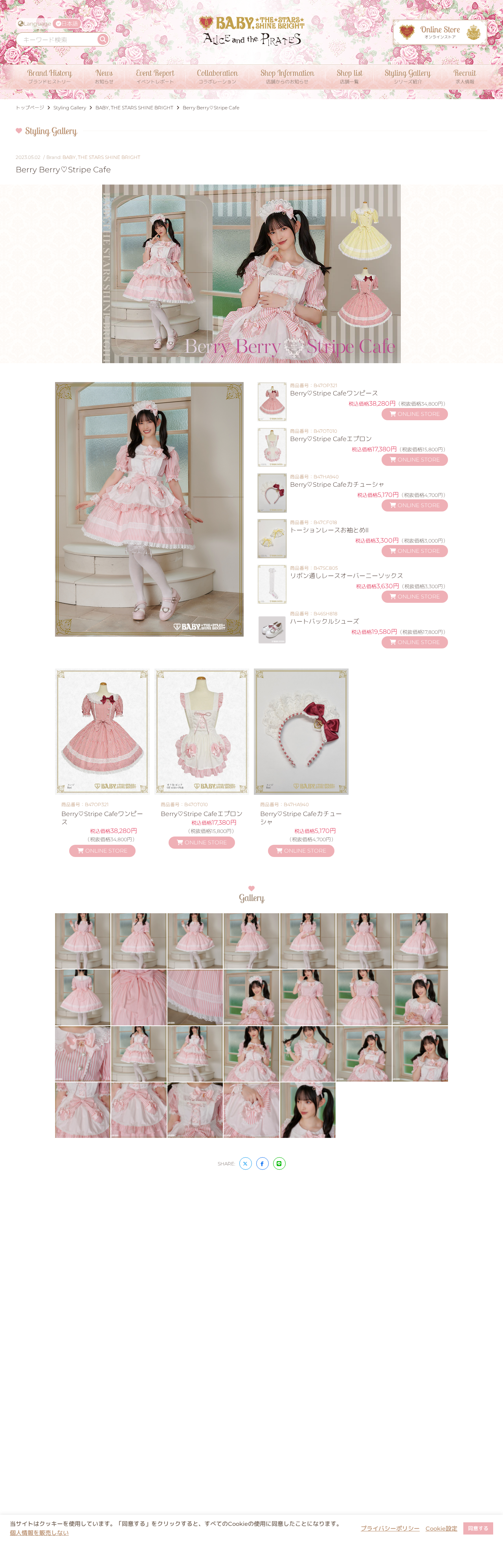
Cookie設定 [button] (441, 1528)
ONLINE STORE (418, 413)
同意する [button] (478, 1528)
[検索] (102, 39)
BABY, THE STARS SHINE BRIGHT (101, 157)
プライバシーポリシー (390, 1528)
